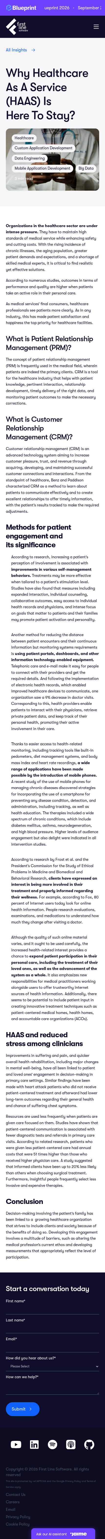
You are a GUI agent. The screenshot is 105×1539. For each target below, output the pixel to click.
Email (10, 1509)
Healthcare (24, 138)
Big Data (86, 168)
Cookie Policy (18, 1524)
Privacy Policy (73, 1481)
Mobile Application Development (42, 168)
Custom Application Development (44, 148)
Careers (13, 1502)
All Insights (16, 49)
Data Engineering (30, 158)
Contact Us (15, 1494)
